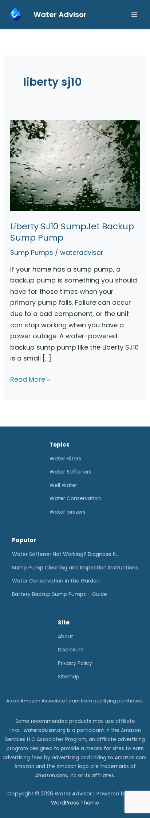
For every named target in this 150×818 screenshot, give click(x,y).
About (65, 636)
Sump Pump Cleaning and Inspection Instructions (75, 567)
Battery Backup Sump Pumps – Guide (59, 594)
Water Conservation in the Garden (56, 580)
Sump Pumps (31, 252)
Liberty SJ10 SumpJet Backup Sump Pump (72, 232)
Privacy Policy (75, 663)
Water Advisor (60, 14)
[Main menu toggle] (134, 14)
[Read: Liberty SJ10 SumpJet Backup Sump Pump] (75, 165)
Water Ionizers (68, 511)
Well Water (63, 485)
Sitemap (68, 676)
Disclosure (71, 649)
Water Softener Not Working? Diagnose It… (65, 554)
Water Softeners (70, 471)
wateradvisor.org (45, 730)
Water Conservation (75, 498)
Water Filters (65, 458)
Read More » (30, 379)
